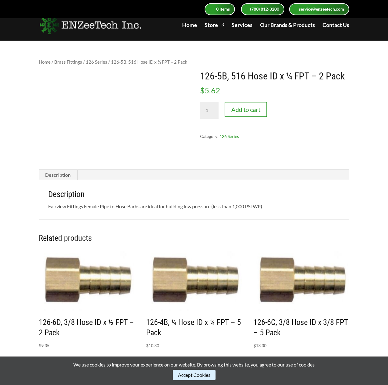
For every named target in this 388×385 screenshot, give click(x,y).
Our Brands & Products (287, 25)
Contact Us (336, 25)
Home (189, 25)
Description (58, 175)
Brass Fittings (68, 62)
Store (211, 25)
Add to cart (245, 109)
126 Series (96, 62)
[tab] (58, 175)
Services (242, 25)
